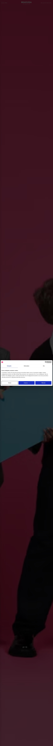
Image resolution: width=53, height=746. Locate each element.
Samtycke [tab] (9, 365)
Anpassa (26, 382)
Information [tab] (26, 365)
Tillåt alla (43, 382)
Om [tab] (44, 365)
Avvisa (9, 382)
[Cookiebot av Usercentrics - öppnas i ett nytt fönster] (46, 362)
